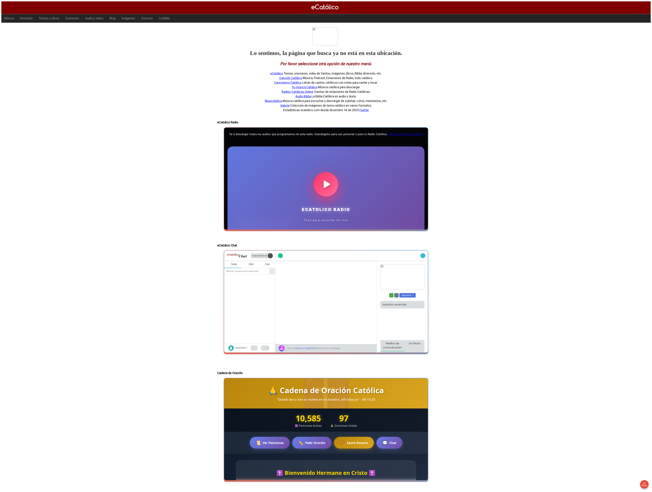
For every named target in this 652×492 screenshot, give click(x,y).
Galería (284, 105)
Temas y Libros (49, 18)
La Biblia (164, 18)
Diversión (26, 18)
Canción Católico (290, 78)
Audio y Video (94, 18)
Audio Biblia (303, 96)
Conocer (147, 18)
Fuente (364, 110)
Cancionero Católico (287, 82)
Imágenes (128, 18)
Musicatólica (273, 101)
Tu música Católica (304, 87)
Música (9, 18)
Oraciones (72, 18)
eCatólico (276, 73)
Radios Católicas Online (297, 92)
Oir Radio (644, 484)
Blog (112, 18)
